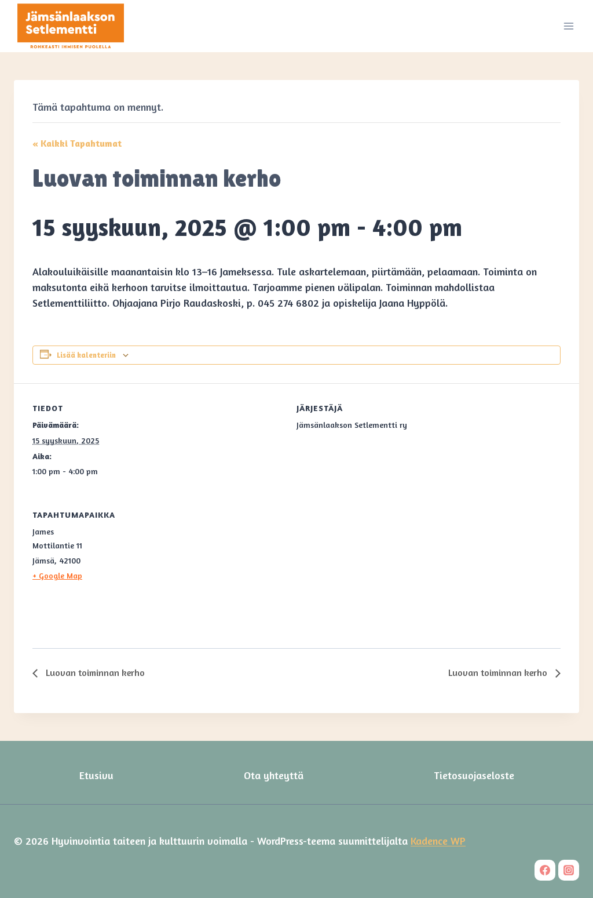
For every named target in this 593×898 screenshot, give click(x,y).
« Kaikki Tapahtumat (77, 143)
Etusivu (96, 775)
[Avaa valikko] (568, 26)
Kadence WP (438, 840)
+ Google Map (57, 575)
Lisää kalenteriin (86, 355)
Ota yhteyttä (273, 775)
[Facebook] (545, 870)
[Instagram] (568, 870)
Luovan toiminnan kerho (94, 672)
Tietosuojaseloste (474, 775)
